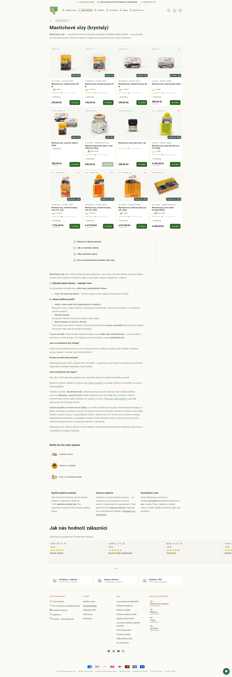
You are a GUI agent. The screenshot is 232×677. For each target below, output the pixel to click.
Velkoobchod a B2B (124, 639)
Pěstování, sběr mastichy (115, 399)
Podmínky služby (124, 671)
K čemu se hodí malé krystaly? (64, 357)
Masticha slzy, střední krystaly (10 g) (99, 85)
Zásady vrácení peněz (125, 619)
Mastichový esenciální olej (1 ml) (132, 143)
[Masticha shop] (51, 20)
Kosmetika (87, 619)
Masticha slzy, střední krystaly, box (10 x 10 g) (64, 209)
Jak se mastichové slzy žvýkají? (65, 343)
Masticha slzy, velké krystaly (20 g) (65, 85)
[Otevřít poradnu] (226, 671)
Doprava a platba (123, 610)
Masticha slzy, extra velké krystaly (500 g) (163, 209)
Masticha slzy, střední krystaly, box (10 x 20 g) (98, 209)
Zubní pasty (88, 614)
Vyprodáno (108, 164)
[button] (136, 10)
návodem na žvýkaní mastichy (65, 430)
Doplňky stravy (89, 601)
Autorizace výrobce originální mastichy (128, 624)
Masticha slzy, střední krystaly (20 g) (132, 85)
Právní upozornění (123, 630)
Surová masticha (90, 606)
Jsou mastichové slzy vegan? (63, 372)
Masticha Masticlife (69, 671)
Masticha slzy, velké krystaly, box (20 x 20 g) (132, 209)
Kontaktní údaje (170, 671)
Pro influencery (122, 643)
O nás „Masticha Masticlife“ (127, 601)
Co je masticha (56, 386)
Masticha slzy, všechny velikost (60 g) (64, 144)
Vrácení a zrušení (123, 634)
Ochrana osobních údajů (126, 614)
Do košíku (74, 102)
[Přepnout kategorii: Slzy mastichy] (69, 21)
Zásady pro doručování (140, 671)
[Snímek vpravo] (121, 568)
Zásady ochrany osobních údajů (106, 671)
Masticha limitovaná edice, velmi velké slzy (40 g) (99, 147)
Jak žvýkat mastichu (93, 383)
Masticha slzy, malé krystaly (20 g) (166, 84)
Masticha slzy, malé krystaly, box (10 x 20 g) (165, 147)
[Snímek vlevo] (110, 568)
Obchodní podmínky (124, 606)
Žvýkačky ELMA (89, 610)
